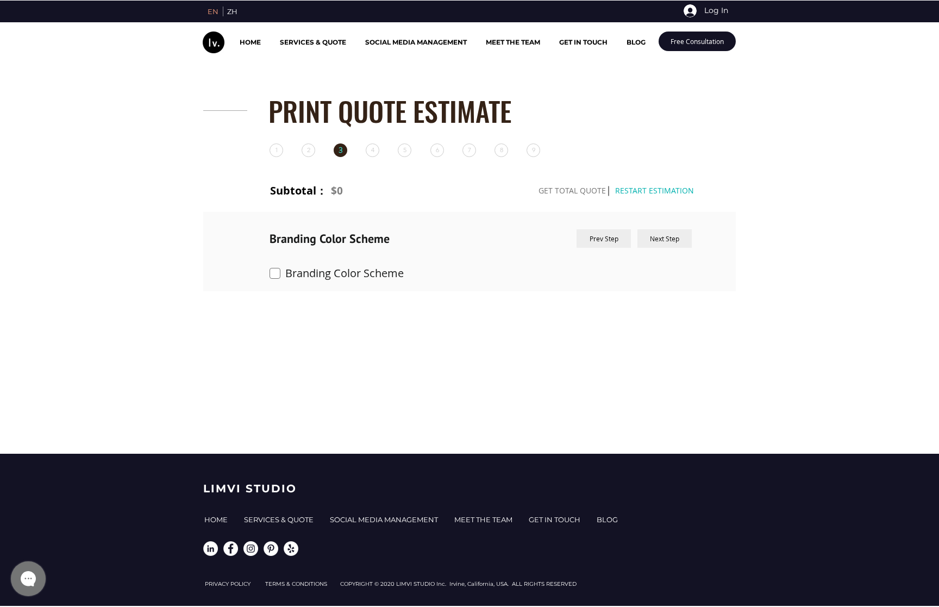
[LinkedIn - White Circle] (210, 548)
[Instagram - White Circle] (250, 548)
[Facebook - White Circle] (230, 548)
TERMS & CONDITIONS (302, 583)
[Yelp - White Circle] (291, 548)
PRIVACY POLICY (235, 583)
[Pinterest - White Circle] (271, 548)
